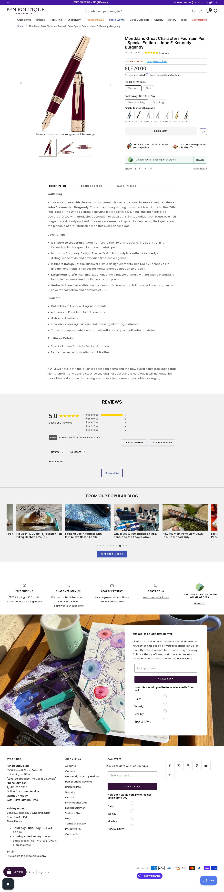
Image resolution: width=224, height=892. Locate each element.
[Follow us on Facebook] (169, 765)
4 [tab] (107, 545)
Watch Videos (126, 186)
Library (172, 19)
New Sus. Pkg (136, 102)
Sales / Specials (139, 19)
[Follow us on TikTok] (169, 774)
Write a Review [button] (164, 442)
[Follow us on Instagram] (187, 765)
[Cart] (208, 11)
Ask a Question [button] (135, 442)
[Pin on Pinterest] (140, 169)
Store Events (117, 19)
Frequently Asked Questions (82, 776)
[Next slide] (110, 84)
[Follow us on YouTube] (205, 765)
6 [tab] (113, 545)
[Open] (8, 884)
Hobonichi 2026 (95, 19)
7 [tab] (117, 545)
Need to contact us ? (156, 597)
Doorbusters (199, 19)
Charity (158, 19)
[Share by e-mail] (151, 169)
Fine (148, 88)
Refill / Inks (56, 19)
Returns (70, 797)
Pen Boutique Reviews (78, 781)
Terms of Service (75, 823)
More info (200, 160)
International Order (76, 802)
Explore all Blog (112, 554)
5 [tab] (110, 545)
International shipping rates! (24, 601)
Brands (40, 19)
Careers (70, 771)
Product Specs (91, 186)
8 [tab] (120, 545)
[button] (193, 11)
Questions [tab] (75, 451)
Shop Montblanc (157, 61)
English (210, 2)
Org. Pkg (158, 102)
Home (20, 26)
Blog (184, 19)
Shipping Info (73, 787)
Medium (133, 88)
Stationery (74, 19)
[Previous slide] (20, 84)
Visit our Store (73, 813)
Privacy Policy (73, 829)
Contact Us (72, 834)
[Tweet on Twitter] (145, 169)
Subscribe (166, 679)
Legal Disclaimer (75, 808)
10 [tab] (126, 545)
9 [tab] (123, 545)
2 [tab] (100, 545)
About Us (70, 766)
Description (57, 186)
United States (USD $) (188, 2)
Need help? (200, 168)
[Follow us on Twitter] (178, 765)
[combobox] (120, 11)
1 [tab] (97, 545)
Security (70, 792)
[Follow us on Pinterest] (196, 765)
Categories (24, 19)
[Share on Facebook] (135, 169)
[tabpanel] (88, 522)
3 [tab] (103, 545)
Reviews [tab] (55, 451)
